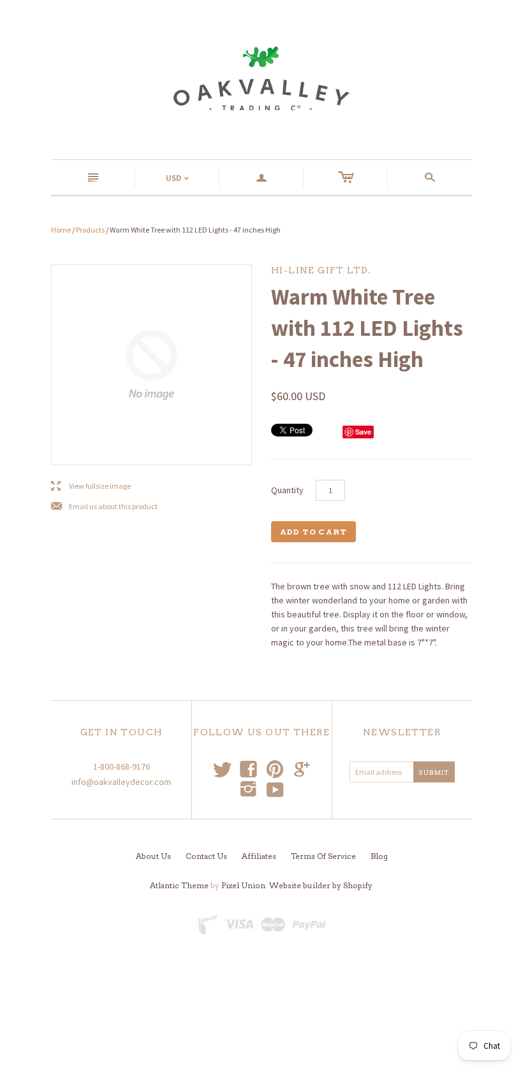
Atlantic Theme (179, 885)
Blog (379, 856)
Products (90, 229)
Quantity (287, 490)
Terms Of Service (323, 856)
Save (363, 431)
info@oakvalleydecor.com (121, 782)
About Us (153, 856)
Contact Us (206, 856)
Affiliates (259, 856)
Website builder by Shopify (320, 885)
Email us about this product (104, 506)
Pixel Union (243, 885)
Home (61, 229)
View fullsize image (91, 486)
